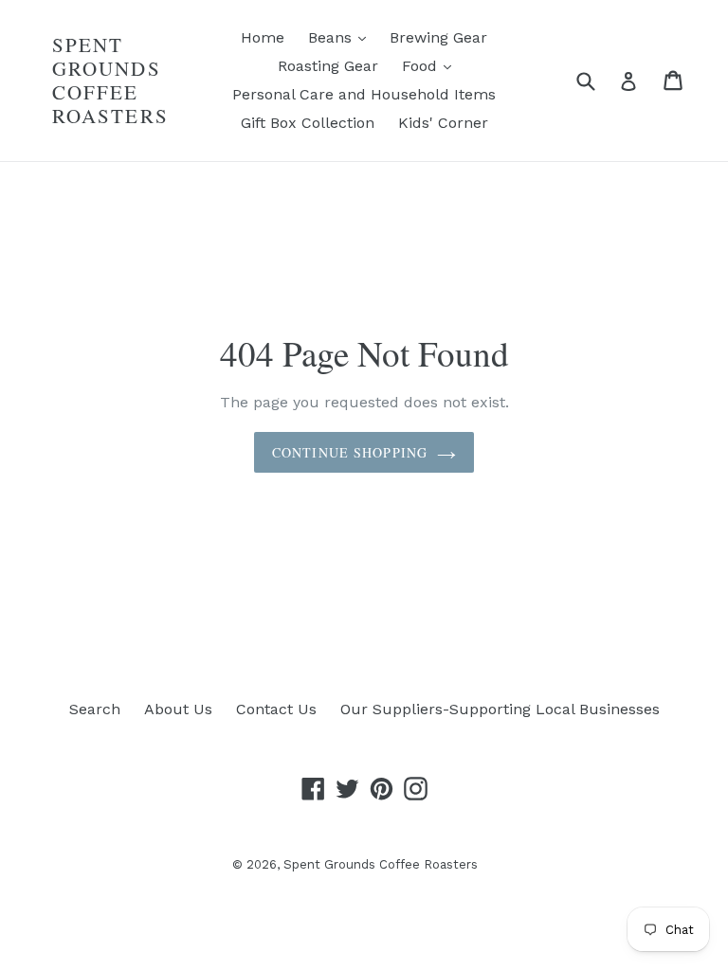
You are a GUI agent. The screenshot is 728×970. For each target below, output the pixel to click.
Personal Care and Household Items (364, 94)
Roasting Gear (328, 66)
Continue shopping (350, 452)
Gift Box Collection (307, 123)
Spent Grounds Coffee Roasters (110, 81)
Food (431, 65)
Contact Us (276, 709)
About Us (178, 709)
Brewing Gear (438, 37)
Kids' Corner (443, 123)
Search (94, 709)
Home (262, 37)
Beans (341, 36)
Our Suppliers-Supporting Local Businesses (500, 709)
